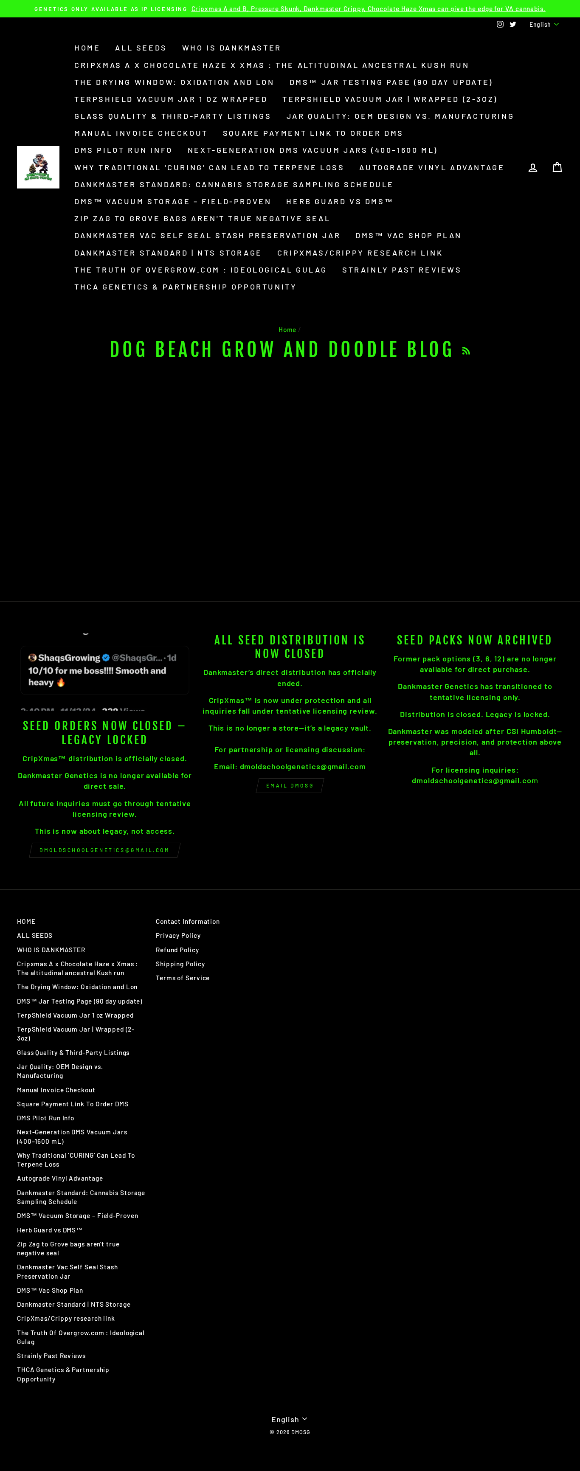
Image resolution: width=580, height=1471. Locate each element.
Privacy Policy (178, 935)
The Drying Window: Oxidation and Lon (174, 82)
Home (288, 329)
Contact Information (188, 921)
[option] (290, 8)
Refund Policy (177, 949)
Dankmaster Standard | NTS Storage (168, 252)
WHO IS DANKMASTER (232, 47)
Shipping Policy (180, 964)
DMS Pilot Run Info (123, 150)
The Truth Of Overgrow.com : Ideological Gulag (200, 269)
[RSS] (466, 350)
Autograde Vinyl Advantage (431, 167)
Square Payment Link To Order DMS (313, 133)
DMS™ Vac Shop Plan (408, 235)
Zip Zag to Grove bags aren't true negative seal (202, 218)
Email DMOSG (290, 785)
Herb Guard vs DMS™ (340, 201)
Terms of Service (183, 978)
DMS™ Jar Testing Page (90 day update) (391, 82)
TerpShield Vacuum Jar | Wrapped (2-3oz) (389, 99)
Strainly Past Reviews (402, 269)
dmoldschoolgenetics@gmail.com (104, 850)
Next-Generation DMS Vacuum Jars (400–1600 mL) (313, 150)
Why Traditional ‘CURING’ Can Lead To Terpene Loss (209, 167)
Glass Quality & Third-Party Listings (173, 116)
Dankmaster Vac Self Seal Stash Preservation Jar (207, 235)
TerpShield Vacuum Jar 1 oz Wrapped (170, 99)
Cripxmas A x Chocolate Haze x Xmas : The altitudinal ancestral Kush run (272, 65)
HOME (87, 47)
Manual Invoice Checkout (141, 133)
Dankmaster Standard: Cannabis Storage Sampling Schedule (234, 184)
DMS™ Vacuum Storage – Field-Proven (172, 201)
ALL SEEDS (141, 47)
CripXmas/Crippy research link (360, 252)
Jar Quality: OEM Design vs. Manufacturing (401, 116)
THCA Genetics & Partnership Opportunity (185, 286)
